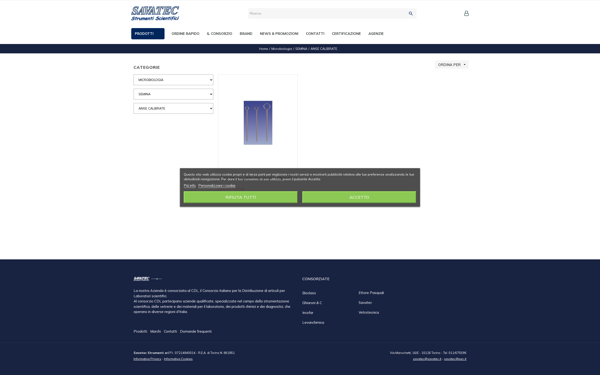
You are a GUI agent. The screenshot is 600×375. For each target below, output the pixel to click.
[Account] (466, 13)
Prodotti (141, 331)
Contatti (171, 331)
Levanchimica (313, 322)
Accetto (359, 197)
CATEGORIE (147, 67)
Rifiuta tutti (240, 197)
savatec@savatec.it (427, 359)
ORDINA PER (452, 64)
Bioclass (309, 293)
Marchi (156, 331)
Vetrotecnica (369, 312)
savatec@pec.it (455, 359)
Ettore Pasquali (371, 292)
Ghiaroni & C (312, 303)
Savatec (365, 302)
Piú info (190, 185)
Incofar (307, 312)
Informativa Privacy (147, 359)
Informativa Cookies (178, 359)
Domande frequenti (196, 331)
